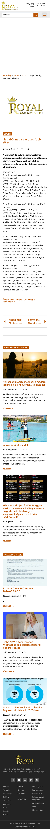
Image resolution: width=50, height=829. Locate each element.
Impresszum (37, 790)
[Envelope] (37, 780)
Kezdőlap (7, 75)
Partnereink (37, 793)
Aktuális (6, 790)
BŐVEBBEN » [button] (8, 408)
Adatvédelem (38, 803)
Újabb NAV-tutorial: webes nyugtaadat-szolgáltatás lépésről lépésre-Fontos (22, 645)
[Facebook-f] (13, 780)
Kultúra (6, 797)
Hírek (16, 75)
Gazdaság (7, 793)
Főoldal (6, 786)
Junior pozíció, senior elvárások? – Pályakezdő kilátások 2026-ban (22, 709)
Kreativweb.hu (29, 827)
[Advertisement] (25, 47)
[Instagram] (25, 780)
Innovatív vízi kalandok (16, 445)
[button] (44, 14)
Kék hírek (21, 793)
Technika (7, 800)
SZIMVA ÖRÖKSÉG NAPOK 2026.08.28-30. (18, 590)
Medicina (7, 804)
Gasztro (6, 811)
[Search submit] (35, 15)
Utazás (20, 790)
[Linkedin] (19, 780)
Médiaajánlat (37, 786)
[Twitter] (31, 780)
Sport (24, 75)
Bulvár (5, 814)
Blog (34, 806)
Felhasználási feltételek (38, 798)
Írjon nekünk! (37, 810)
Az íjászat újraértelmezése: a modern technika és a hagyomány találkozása (24, 383)
